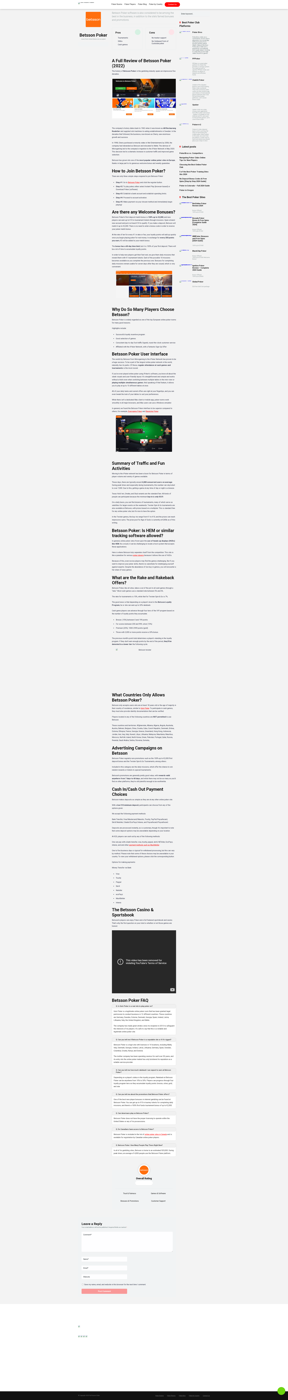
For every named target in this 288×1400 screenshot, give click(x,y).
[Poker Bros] (184, 31)
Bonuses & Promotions (129, 1201)
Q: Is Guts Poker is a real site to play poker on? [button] (134, 1006)
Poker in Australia (152, 1332)
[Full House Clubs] (86, 2)
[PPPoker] (183, 57)
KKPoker (116, 1346)
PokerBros (117, 1321)
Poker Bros (197, 32)
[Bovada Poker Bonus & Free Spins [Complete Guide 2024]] (185, 217)
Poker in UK (150, 1325)
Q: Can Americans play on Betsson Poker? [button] (132, 1113)
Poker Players (130, 4)
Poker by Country (155, 4)
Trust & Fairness (129, 1193)
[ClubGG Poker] (185, 79)
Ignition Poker (118, 1357)
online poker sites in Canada (156, 1134)
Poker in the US (152, 1321)
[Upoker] (183, 104)
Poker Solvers (184, 1325)
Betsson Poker (134, 182)
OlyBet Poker (118, 1375)
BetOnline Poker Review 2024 (199, 204)
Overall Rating (144, 1178)
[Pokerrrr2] (184, 123)
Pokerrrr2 (196, 125)
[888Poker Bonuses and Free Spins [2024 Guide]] (185, 235)
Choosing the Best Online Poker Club (193, 166)
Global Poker (197, 282)
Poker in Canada (152, 1328)
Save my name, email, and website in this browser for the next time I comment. (115, 1284)
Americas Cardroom (121, 1361)
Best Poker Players (186, 1321)
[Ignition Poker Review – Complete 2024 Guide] (185, 264)
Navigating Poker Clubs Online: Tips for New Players (192, 159)
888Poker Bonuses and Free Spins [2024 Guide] (200, 238)
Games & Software (158, 1193)
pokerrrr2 (116, 1328)
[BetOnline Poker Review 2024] (185, 202)
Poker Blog (142, 4)
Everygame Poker (135, 411)
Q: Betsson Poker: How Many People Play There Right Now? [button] (139, 1145)
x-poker (116, 1339)
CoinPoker (117, 1364)
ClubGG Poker (198, 80)
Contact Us (172, 4)
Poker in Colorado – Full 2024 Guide (194, 186)
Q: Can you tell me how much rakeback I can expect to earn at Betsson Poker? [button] (143, 1071)
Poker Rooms (116, 4)
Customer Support (158, 1201)
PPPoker (196, 59)
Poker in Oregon (186, 190)
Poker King (117, 1382)
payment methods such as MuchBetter (144, 845)
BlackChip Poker (199, 251)
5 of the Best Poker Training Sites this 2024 (193, 173)
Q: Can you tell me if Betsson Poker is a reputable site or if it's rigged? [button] (143, 1040)
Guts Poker (145, 708)
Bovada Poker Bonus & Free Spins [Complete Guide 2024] (200, 221)
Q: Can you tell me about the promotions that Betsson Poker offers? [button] (143, 1094)
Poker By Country (194, 1396)
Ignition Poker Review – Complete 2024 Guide (200, 268)
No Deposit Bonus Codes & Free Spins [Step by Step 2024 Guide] (193, 180)
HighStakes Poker (120, 1368)
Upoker (195, 105)
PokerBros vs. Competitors (191, 153)
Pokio (115, 1343)
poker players (138, 555)
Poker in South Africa (154, 1339)
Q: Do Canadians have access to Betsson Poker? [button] (135, 1129)
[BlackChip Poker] (185, 250)
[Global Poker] (185, 281)
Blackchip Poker (152, 411)
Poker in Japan (151, 1336)
